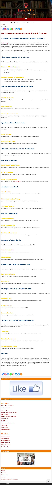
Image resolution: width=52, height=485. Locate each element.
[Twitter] (8, 29)
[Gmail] (13, 29)
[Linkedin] (16, 29)
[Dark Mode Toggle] (48, 481)
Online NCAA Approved (6, 479)
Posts (4, 24)
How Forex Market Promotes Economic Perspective (18, 23)
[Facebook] (3, 29)
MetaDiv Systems (19, 483)
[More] (21, 29)
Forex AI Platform (17, 181)
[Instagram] (5, 29)
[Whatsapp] (10, 29)
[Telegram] (18, 29)
